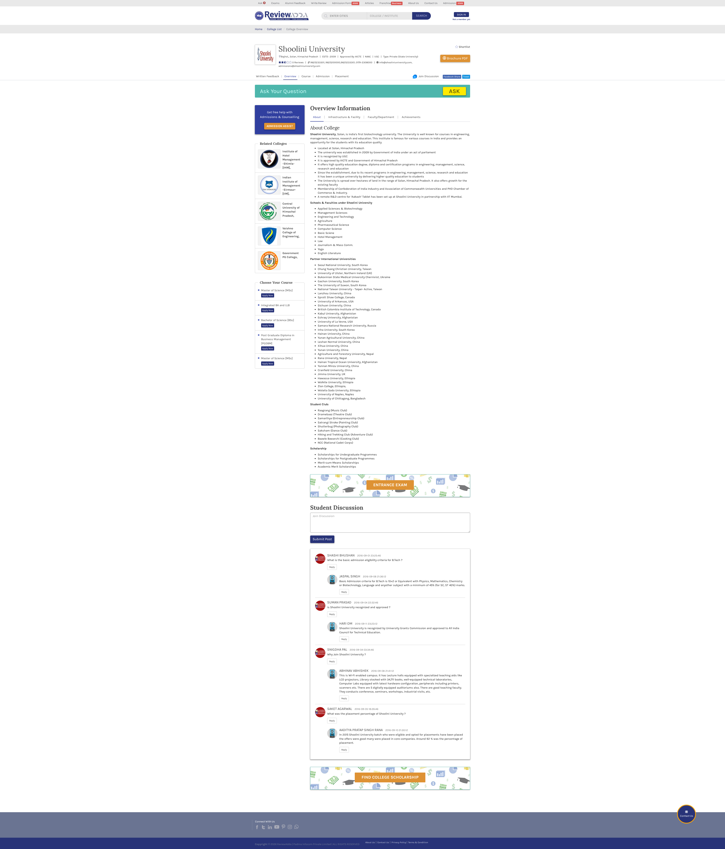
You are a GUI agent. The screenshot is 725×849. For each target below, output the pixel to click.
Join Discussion (428, 76)
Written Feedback (267, 76)
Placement (342, 76)
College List (274, 29)
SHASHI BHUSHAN (341, 555)
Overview (290, 76)
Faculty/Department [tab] (381, 117)
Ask (260, 3)
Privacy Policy (399, 842)
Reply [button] (332, 567)
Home (258, 29)
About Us (413, 3)
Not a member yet (461, 19)
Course (306, 76)
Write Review (318, 3)
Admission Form (345, 3)
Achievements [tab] (411, 117)
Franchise (390, 3)
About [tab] (317, 117)
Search (421, 15)
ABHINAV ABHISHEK (354, 671)
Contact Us (430, 3)
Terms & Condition (418, 842)
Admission (453, 3)
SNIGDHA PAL (337, 649)
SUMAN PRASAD (339, 602)
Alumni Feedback (295, 3)
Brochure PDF (457, 58)
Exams (275, 3)
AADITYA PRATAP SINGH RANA (361, 730)
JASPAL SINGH (349, 576)
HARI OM (345, 623)
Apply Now (267, 295)
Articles (369, 3)
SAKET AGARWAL (339, 709)
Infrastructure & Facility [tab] (344, 117)
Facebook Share (452, 76)
